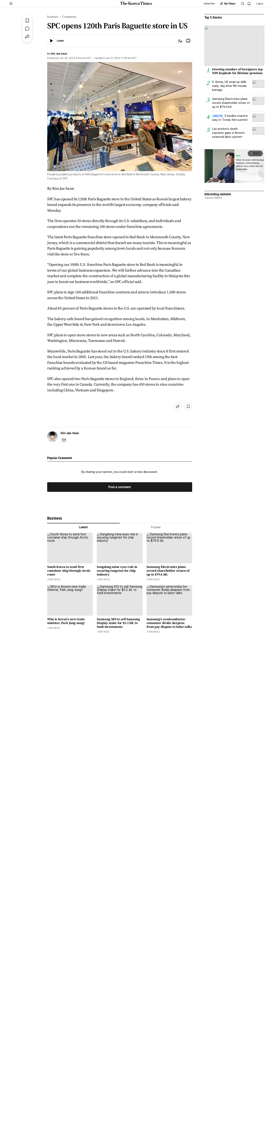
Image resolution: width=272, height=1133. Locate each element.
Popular (156, 527)
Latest (83, 527)
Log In (259, 3)
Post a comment (120, 487)
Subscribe (209, 3)
